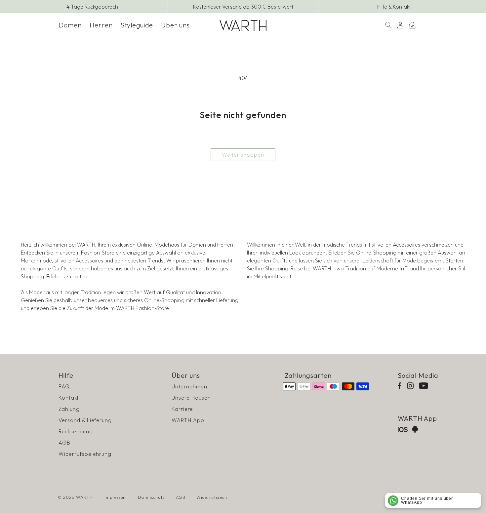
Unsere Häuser (191, 397)
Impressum (115, 497)
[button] (70, 25)
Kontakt (69, 397)
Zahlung (69, 409)
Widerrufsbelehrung (85, 454)
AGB (64, 442)
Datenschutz (151, 497)
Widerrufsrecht (212, 497)
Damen (70, 25)
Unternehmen (189, 386)
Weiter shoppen (243, 154)
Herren (101, 25)
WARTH (84, 497)
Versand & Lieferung (85, 420)
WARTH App (188, 420)
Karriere (182, 409)
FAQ (64, 386)
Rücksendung (76, 431)
